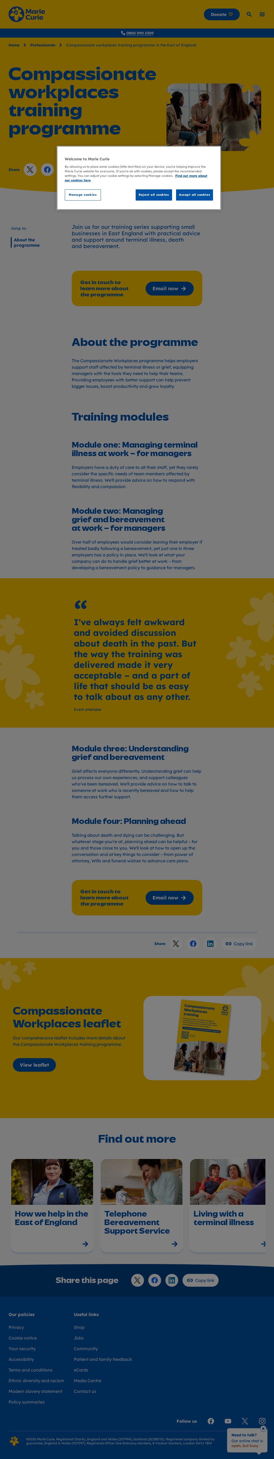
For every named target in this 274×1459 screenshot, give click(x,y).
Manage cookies (83, 195)
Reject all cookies (154, 195)
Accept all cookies (194, 195)
